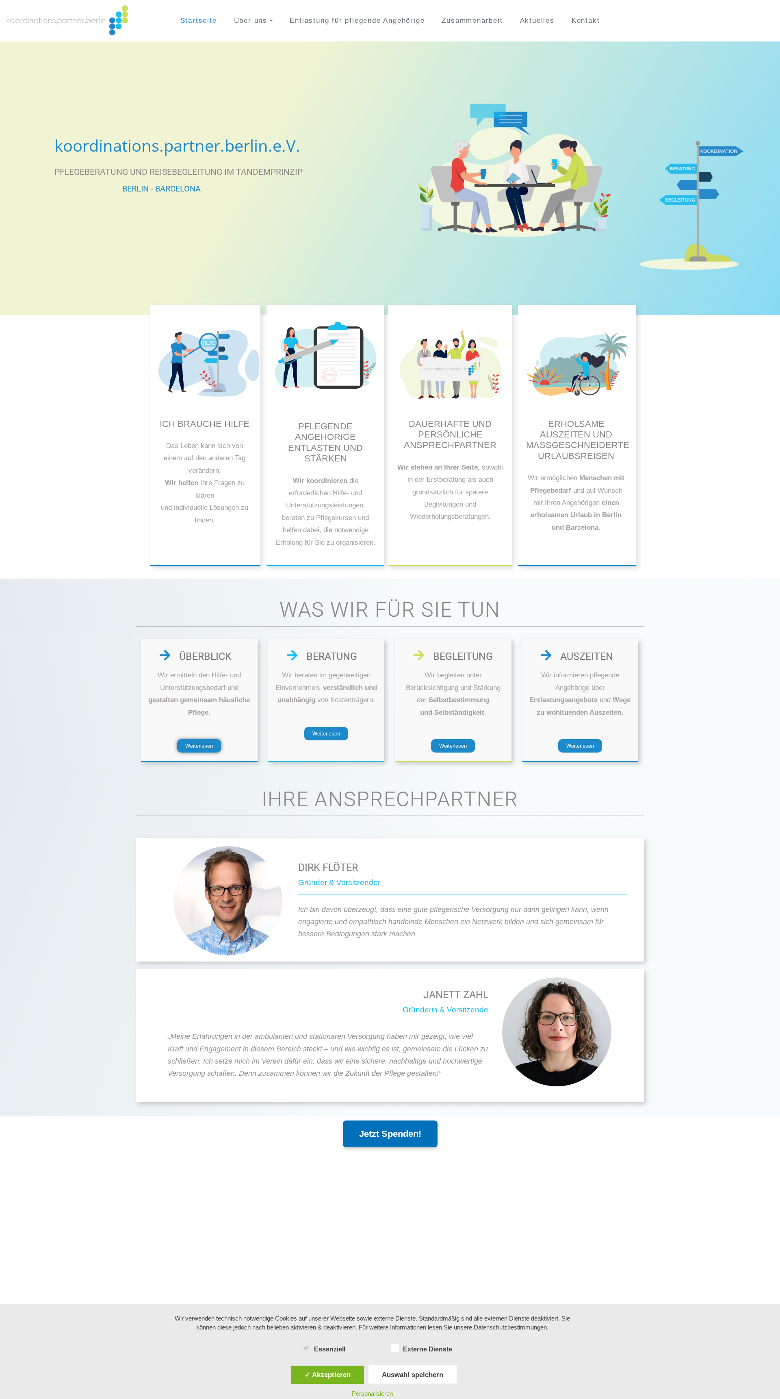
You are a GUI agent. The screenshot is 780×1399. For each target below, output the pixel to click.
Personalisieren (372, 1393)
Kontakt (586, 20)
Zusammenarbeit (472, 20)
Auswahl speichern (412, 1374)
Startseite (198, 20)
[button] (271, 20)
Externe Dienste (427, 1349)
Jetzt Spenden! (390, 1134)
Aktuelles (537, 20)
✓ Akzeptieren (328, 1374)
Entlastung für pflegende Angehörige (357, 20)
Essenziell (329, 1349)
